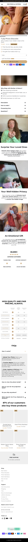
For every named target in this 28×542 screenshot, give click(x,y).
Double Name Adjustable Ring (7, 425)
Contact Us (4, 497)
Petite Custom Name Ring (7, 445)
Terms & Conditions (6, 501)
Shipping (3, 488)
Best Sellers (4, 470)
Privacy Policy (4, 499)
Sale (2, 480)
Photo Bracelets (5, 472)
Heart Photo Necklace (21, 424)
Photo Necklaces (5, 474)
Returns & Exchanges (6, 493)
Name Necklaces (5, 476)
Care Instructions (5, 486)
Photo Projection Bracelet (21, 445)
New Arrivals (4, 478)
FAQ (2, 491)
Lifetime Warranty (5, 495)
